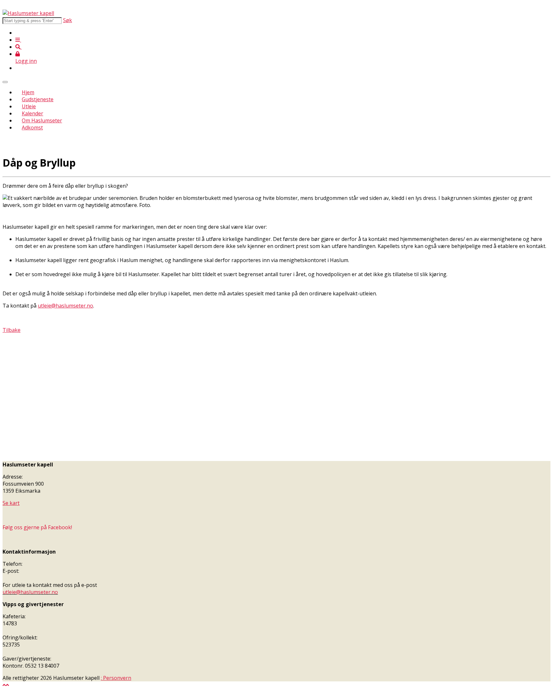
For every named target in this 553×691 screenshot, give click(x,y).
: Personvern (116, 677)
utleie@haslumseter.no (65, 305)
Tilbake (11, 329)
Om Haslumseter (42, 120)
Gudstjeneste (37, 99)
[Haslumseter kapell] (28, 13)
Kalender (32, 113)
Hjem (28, 92)
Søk (67, 20)
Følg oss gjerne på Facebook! (37, 527)
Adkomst (32, 127)
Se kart (11, 502)
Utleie (29, 106)
